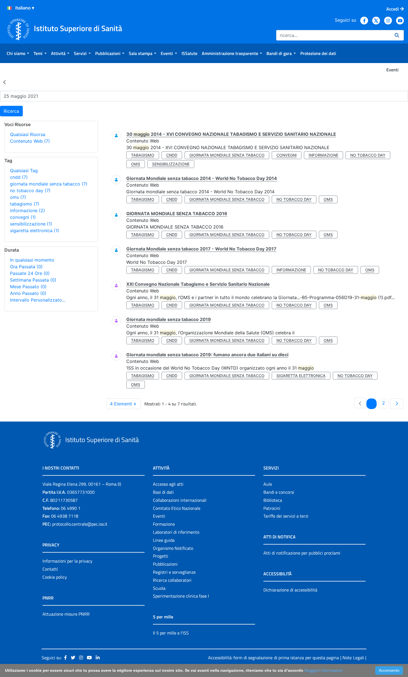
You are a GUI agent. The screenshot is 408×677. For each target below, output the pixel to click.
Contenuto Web (30, 141)
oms (18, 197)
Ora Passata (26, 266)
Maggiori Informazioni (323, 670)
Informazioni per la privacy (67, 561)
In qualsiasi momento (32, 260)
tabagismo (24, 204)
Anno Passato (28, 293)
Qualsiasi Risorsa (27, 134)
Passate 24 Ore (30, 273)
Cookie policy (54, 577)
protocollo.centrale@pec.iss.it (79, 524)
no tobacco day (30, 190)
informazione (27, 210)
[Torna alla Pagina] (4, 81)
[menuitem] (17, 53)
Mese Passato (28, 286)
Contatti (50, 569)
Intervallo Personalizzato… (38, 300)
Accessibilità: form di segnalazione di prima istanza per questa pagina (273, 657)
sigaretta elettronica (34, 230)
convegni (23, 217)
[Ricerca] (396, 35)
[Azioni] (9, 8)
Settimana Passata (33, 280)
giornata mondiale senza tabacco (48, 184)
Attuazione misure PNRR (66, 614)
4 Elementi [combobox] (121, 404)
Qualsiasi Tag (24, 170)
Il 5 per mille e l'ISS (171, 633)
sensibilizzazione (31, 224)
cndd (19, 177)
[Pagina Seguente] (397, 403)
